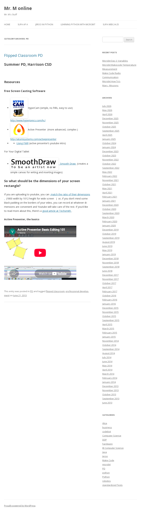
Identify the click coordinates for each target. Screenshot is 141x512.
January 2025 (109, 139)
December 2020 (110, 204)
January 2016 (109, 303)
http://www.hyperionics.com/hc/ (28, 120)
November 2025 (110, 122)
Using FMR (23, 143)
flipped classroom (55, 291)
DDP (104, 439)
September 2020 (110, 213)
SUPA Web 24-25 (111, 24)
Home (7, 24)
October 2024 (109, 143)
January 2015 (109, 336)
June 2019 (107, 246)
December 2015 (110, 307)
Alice (104, 423)
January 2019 (109, 254)
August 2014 (108, 353)
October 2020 (109, 209)
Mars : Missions (110, 85)
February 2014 (109, 377)
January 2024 (109, 147)
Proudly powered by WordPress (19, 505)
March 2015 (108, 328)
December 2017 (110, 275)
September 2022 (110, 167)
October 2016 (109, 295)
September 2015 (110, 320)
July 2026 (106, 106)
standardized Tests (112, 485)
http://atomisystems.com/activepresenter (33, 139)
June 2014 (107, 361)
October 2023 (109, 155)
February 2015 (109, 332)
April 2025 (107, 134)
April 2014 (107, 369)
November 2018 (110, 262)
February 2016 (109, 299)
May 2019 (107, 250)
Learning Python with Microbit (78, 24)
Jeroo (105, 456)
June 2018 (107, 270)
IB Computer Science (113, 448)
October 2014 (109, 345)
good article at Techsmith (57, 210)
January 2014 (109, 382)
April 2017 (107, 287)
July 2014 (106, 357)
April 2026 (107, 114)
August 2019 (108, 242)
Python (106, 476)
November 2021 (110, 180)
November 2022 (110, 159)
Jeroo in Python (44, 24)
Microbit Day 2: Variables (115, 60)
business (107, 427)
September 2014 (110, 349)
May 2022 (107, 172)
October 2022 (109, 163)
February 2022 (109, 176)
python (106, 472)
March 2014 (108, 373)
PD (31, 291)
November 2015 (110, 312)
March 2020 (108, 217)
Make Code (108, 460)
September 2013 (110, 398)
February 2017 (109, 291)
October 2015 (109, 316)
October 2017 (109, 283)
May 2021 (107, 188)
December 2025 (110, 118)
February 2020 (109, 221)
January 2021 (109, 200)
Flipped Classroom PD (23, 55)
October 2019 (109, 233)
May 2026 (107, 110)
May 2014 (107, 365)
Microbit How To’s (111, 81)
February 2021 (109, 196)
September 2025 (110, 130)
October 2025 (109, 126)
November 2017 (110, 279)
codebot (106, 431)
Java (104, 452)
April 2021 (107, 192)
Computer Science (111, 435)
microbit (106, 464)
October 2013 (109, 394)
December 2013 (110, 386)
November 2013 (110, 390)
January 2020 (109, 225)
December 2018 (110, 258)
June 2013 (107, 402)
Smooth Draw (67, 163)
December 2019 (110, 229)
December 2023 (110, 151)
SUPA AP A (23, 24)
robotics (106, 480)
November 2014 (110, 340)
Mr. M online (18, 8)
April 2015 (107, 324)
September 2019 (110, 237)
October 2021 (109, 184)
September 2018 (110, 266)
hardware (107, 443)
